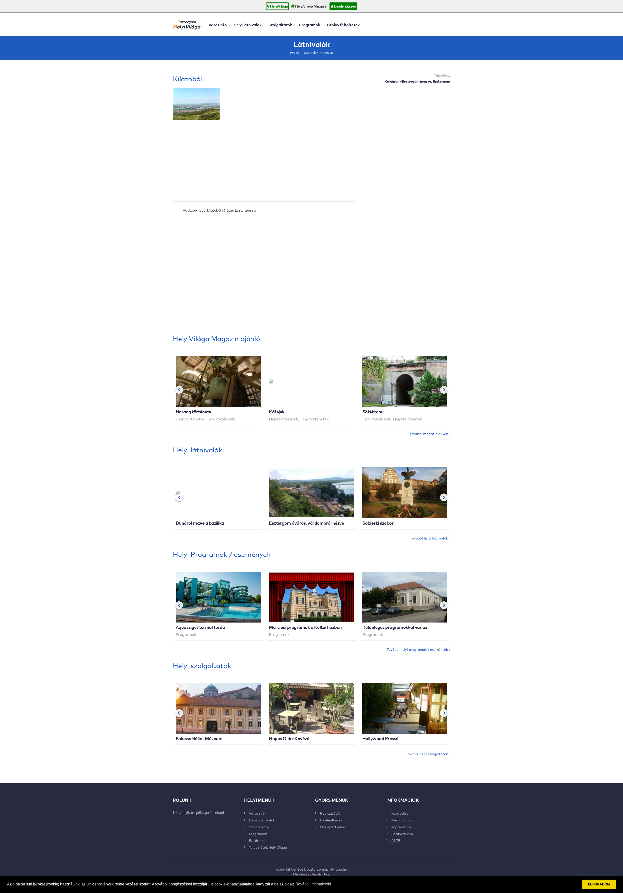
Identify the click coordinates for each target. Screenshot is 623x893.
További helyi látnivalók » (430, 538)
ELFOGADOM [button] (599, 884)
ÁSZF (395, 840)
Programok (309, 24)
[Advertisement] (406, 128)
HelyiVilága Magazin (310, 6)
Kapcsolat (399, 813)
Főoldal (295, 52)
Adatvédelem (402, 833)
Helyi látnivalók (248, 24)
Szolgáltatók (280, 24)
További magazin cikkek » (430, 433)
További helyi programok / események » (418, 649)
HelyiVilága (278, 6)
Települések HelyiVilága (268, 847)
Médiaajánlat (402, 820)
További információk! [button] (313, 884)
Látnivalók (311, 52)
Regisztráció (330, 813)
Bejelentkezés (344, 6)
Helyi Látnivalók (262, 820)
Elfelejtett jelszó (333, 827)
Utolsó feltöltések (343, 24)
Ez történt (257, 840)
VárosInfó (218, 24)
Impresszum (401, 827)
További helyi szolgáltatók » (428, 754)
